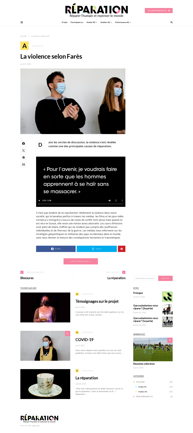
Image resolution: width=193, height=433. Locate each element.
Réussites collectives (144, 363)
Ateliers (140, 382)
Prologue (138, 292)
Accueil (23, 36)
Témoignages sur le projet (97, 301)
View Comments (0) (79, 261)
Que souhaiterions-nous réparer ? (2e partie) (145, 307)
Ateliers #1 (142, 392)
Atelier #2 (142, 387)
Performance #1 (144, 396)
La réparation (86, 377)
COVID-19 (84, 339)
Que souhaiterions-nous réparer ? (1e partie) (145, 320)
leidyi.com (35, 425)
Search (165, 278)
